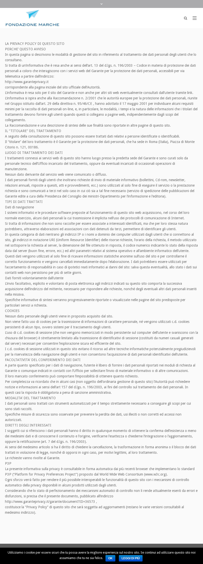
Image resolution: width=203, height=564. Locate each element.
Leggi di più (131, 558)
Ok (110, 558)
